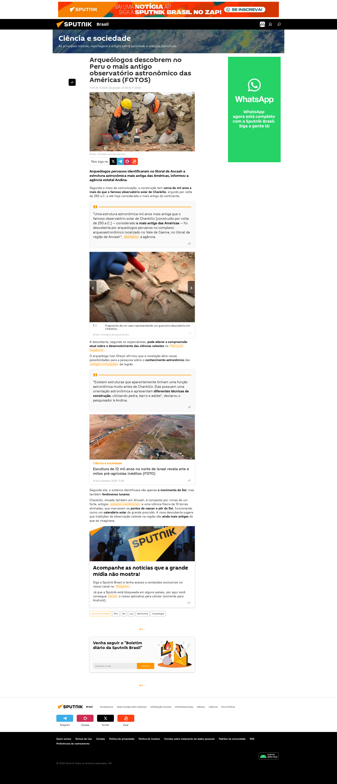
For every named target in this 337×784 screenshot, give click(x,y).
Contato (100, 738)
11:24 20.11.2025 (98, 87)
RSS (252, 738)
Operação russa (160, 706)
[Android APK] (269, 756)
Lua (131, 613)
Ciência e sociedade (107, 463)
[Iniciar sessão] (270, 24)
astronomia (142, 613)
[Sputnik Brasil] (75, 28)
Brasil (201, 706)
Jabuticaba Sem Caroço (132, 706)
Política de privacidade (121, 738)
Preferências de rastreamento (73, 743)
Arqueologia (158, 613)
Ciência (213, 706)
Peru (116, 613)
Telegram (122, 586)
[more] (189, 243)
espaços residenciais (125, 504)
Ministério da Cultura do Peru (112, 154)
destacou (131, 236)
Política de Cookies (149, 738)
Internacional (184, 706)
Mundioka (106, 706)
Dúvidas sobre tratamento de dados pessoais (189, 738)
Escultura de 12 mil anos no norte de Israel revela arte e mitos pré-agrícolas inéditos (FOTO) (141, 471)
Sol (123, 613)
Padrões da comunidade (232, 738)
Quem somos (63, 738)
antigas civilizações (104, 364)
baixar (112, 596)
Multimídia (228, 706)
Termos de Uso (83, 738)
